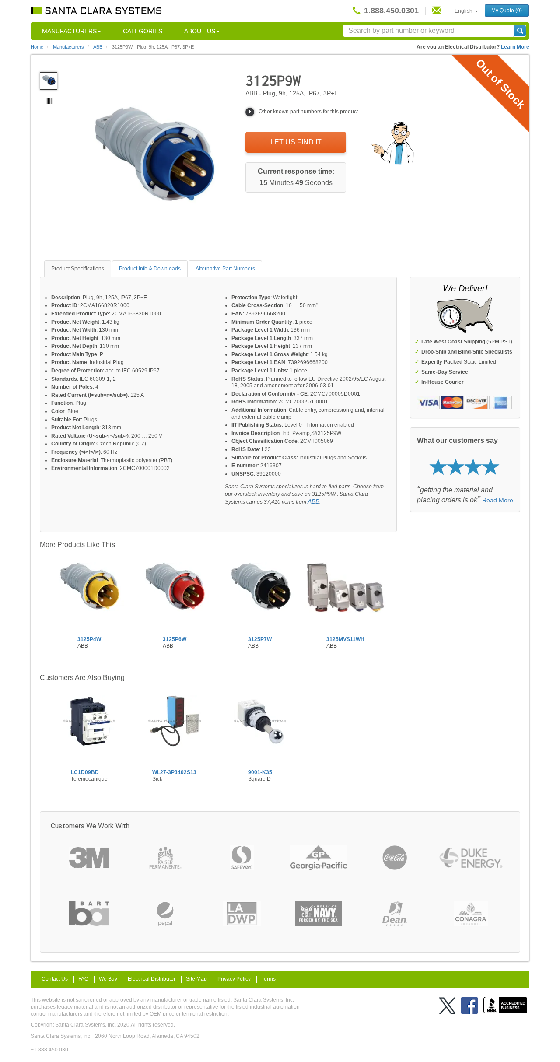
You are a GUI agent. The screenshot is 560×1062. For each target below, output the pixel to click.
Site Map (196, 979)
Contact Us (55, 979)
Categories (142, 31)
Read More (497, 500)
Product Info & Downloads (150, 269)
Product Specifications (77, 269)
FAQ (83, 979)
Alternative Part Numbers (225, 269)
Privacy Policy (234, 979)
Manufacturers (69, 31)
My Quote (506, 10)
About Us (199, 31)
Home (37, 46)
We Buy (108, 979)
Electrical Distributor (151, 979)
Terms (268, 979)
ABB (313, 501)
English (464, 11)
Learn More (515, 47)
